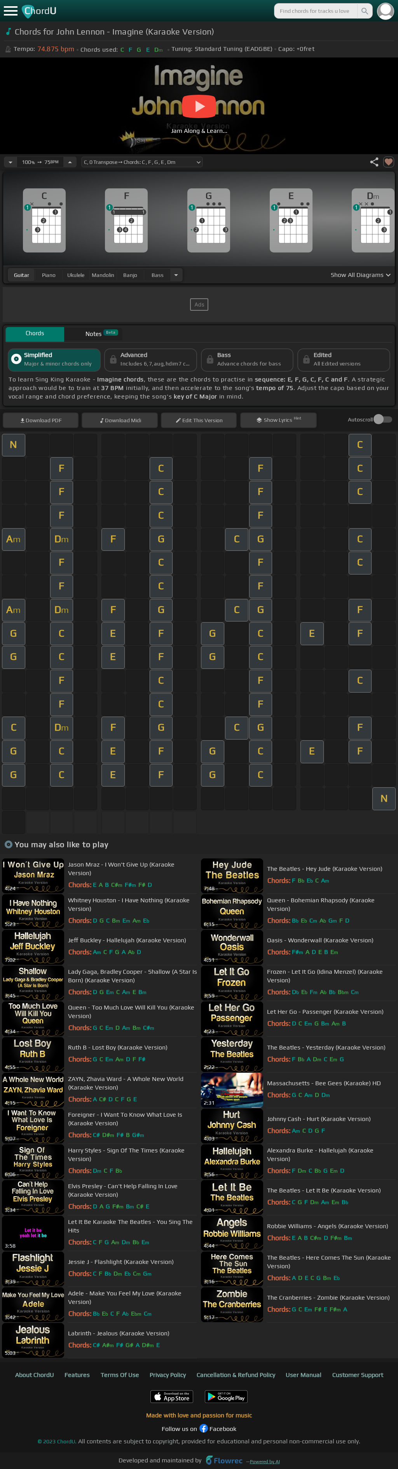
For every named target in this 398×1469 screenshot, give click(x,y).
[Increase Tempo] (70, 162)
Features (77, 1374)
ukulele (75, 275)
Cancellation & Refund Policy (236, 1374)
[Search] (364, 11)
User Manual (303, 1374)
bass (158, 275)
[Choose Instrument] (176, 275)
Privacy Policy (168, 1374)
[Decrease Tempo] (10, 162)
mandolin (103, 275)
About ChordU (34, 1374)
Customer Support (357, 1374)
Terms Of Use (120, 1374)
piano (49, 275)
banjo (130, 275)
